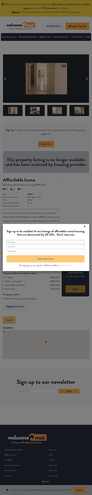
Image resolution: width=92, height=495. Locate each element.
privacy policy (65, 265)
